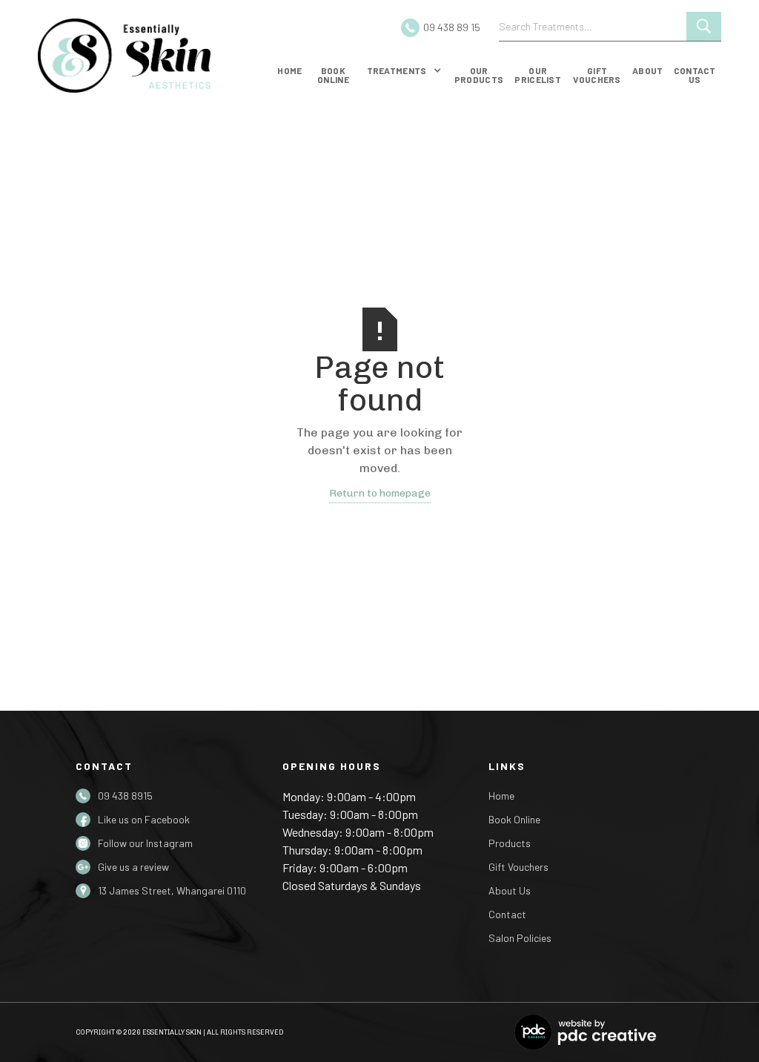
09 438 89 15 (451, 27)
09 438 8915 (125, 795)
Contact (507, 914)
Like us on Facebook (144, 819)
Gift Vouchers (518, 866)
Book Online (514, 819)
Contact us (695, 74)
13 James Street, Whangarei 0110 (172, 890)
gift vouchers (596, 74)
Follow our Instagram (145, 843)
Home (289, 70)
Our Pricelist (537, 74)
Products (509, 843)
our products (478, 74)
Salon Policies (519, 938)
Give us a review (133, 866)
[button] (404, 73)
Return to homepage (380, 493)
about (647, 70)
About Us (509, 890)
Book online (333, 74)
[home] (149, 56)
